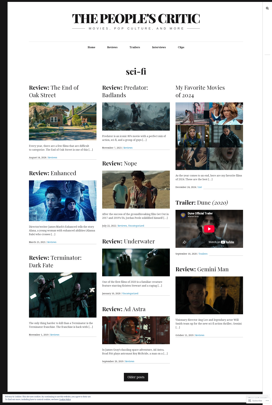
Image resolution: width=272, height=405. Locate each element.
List (200, 187)
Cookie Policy (65, 399)
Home (91, 47)
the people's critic (136, 17)
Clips (181, 47)
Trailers (135, 47)
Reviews (112, 47)
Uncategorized (136, 225)
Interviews (159, 47)
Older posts (136, 377)
